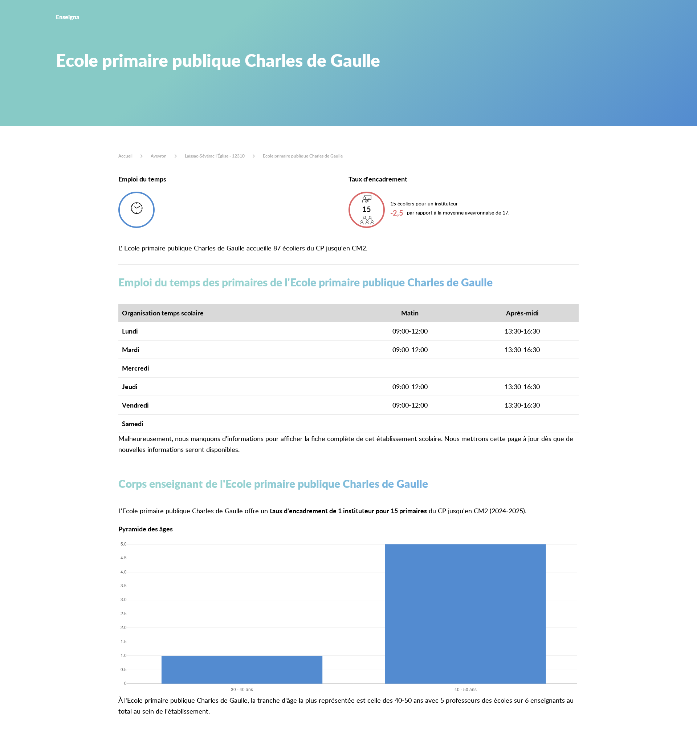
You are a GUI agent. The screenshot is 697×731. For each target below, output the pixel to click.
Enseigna (67, 17)
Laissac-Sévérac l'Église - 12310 (215, 156)
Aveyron (159, 156)
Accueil (125, 156)
